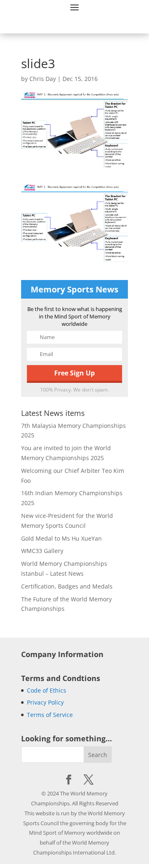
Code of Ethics (46, 690)
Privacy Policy (45, 702)
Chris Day (42, 79)
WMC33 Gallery (42, 551)
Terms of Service (50, 715)
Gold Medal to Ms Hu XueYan (61, 538)
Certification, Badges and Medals (67, 586)
